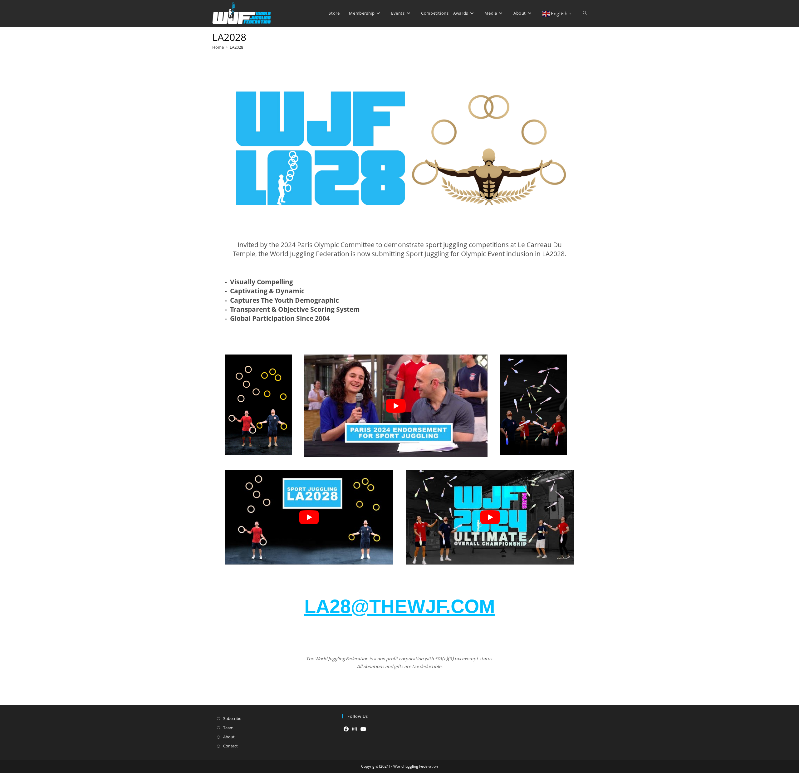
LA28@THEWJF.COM (399, 606)
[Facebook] (346, 729)
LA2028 (236, 47)
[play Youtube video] (395, 406)
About (229, 737)
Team (228, 728)
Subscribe (232, 718)
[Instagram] (354, 729)
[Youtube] (363, 729)
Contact (230, 746)
